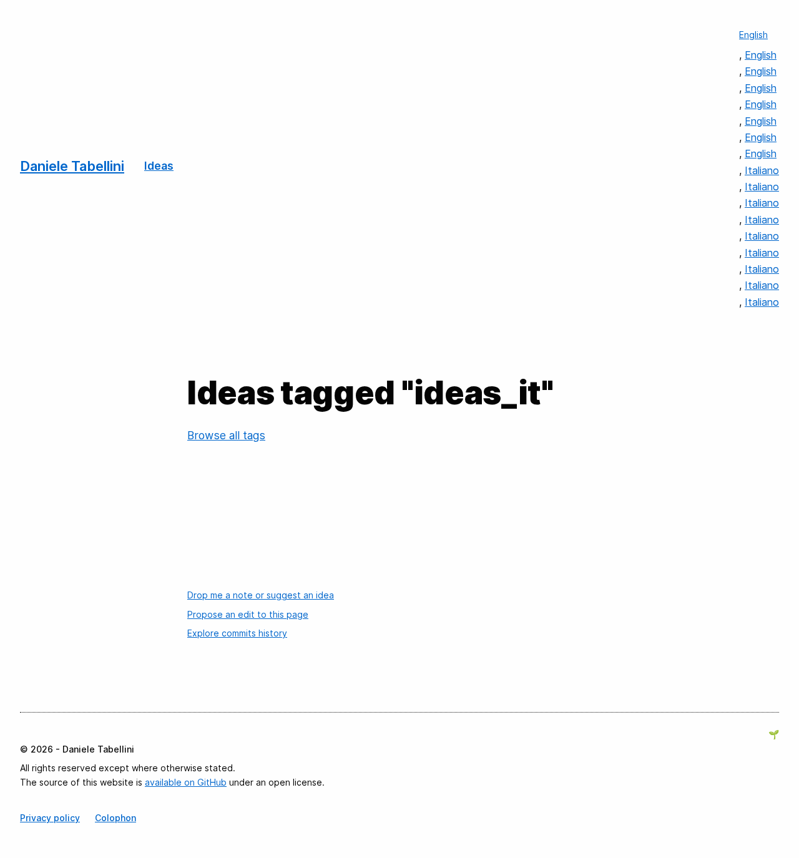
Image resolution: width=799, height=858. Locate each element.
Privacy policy (50, 817)
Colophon (115, 817)
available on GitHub (186, 782)
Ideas (159, 165)
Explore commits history (237, 633)
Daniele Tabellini (72, 166)
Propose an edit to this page (247, 614)
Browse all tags (226, 435)
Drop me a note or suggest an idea (260, 595)
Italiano (762, 170)
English (753, 34)
